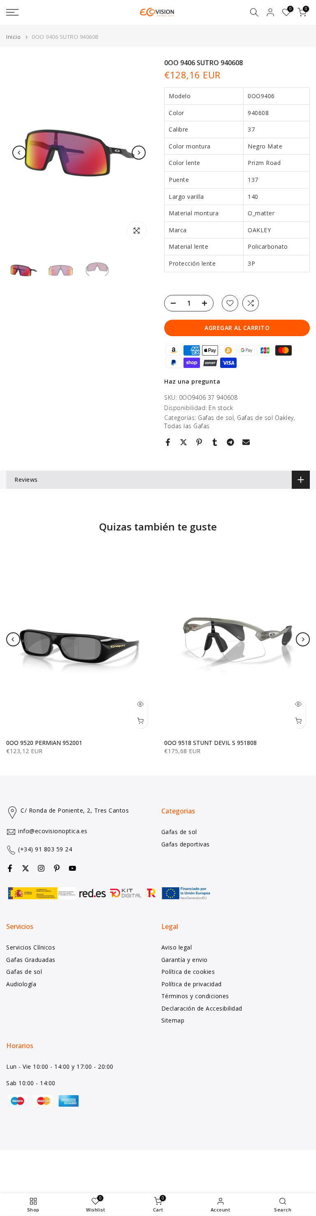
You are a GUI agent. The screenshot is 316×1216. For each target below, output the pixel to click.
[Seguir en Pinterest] (56, 868)
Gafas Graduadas (31, 960)
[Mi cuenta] (270, 12)
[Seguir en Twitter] (25, 868)
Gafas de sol (216, 418)
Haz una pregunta (192, 381)
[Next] (139, 153)
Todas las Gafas (187, 426)
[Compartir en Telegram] (230, 442)
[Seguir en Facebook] (10, 868)
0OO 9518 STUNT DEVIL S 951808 (210, 743)
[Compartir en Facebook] (168, 442)
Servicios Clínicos (30, 947)
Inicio (13, 37)
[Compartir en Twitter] (183, 442)
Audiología (21, 984)
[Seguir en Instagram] (41, 868)
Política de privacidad (191, 984)
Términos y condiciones (195, 996)
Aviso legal (176, 947)
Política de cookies (188, 972)
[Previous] (19, 153)
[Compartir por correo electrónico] (246, 442)
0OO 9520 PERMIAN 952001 (44, 743)
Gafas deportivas (185, 844)
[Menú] (52, 12)
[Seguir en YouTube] (72, 868)
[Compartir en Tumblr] (214, 442)
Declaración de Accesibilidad (201, 1008)
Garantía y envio (184, 960)
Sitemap (173, 1020)
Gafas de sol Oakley (265, 418)
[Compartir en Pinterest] (199, 442)
